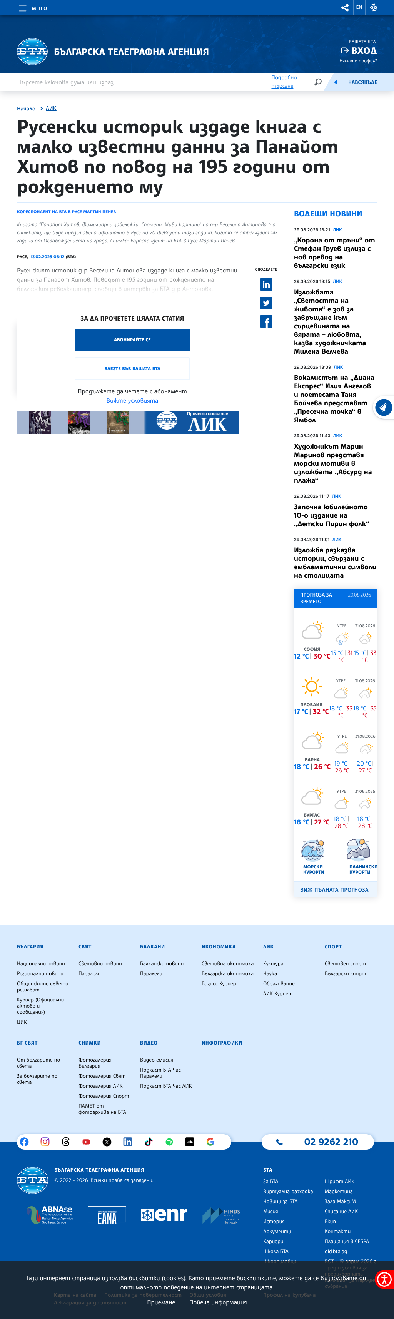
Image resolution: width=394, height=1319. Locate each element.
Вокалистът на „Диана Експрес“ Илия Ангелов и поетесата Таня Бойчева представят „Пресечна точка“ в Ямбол (334, 398)
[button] (345, 7)
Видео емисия (156, 1060)
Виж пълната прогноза (334, 890)
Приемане (161, 1302)
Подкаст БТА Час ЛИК (166, 1086)
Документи (277, 1232)
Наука (270, 974)
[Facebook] (27, 1142)
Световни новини (100, 964)
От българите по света (38, 1063)
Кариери (273, 1242)
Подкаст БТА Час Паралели (160, 1073)
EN (359, 7)
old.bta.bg (336, 1252)
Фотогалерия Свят (101, 1076)
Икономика (219, 947)
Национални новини (41, 964)
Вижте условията (133, 400)
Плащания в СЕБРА (347, 1242)
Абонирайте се (132, 340)
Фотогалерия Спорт (103, 1096)
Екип (330, 1222)
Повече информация (218, 1302)
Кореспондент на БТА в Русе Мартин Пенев (66, 211)
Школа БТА (276, 1252)
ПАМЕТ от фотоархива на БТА (102, 1109)
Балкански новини (162, 964)
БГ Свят (27, 1043)
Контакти (338, 1232)
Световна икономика (228, 964)
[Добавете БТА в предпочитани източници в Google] (213, 1142)
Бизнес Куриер (219, 984)
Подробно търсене (284, 81)
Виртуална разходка (288, 1192)
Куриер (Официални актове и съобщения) (40, 1006)
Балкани (152, 947)
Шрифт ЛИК (339, 1182)
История (274, 1222)
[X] (110, 1142)
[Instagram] (48, 1142)
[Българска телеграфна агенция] (32, 1180)
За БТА (270, 1182)
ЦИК (22, 1022)
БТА (267, 1170)
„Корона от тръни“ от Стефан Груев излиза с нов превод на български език (334, 253)
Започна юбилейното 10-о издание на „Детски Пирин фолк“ (331, 515)
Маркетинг (338, 1192)
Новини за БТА (280, 1202)
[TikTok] (151, 1142)
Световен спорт (345, 964)
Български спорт (345, 974)
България (30, 947)
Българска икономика (228, 974)
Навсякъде (362, 82)
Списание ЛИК (341, 1212)
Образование (279, 984)
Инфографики (222, 1043)
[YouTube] (89, 1142)
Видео (149, 1043)
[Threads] (68, 1142)
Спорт (333, 947)
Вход (364, 50)
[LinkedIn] (130, 1142)
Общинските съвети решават (42, 987)
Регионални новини (40, 974)
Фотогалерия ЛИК (100, 1086)
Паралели (89, 974)
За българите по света (37, 1079)
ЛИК (51, 108)
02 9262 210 (331, 1141)
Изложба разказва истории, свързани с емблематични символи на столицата (335, 563)
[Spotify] (172, 1142)
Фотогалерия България (95, 1063)
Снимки (89, 1043)
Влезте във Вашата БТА (132, 368)
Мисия (270, 1212)
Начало (26, 109)
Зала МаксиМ (340, 1202)
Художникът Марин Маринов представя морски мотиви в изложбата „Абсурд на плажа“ (333, 463)
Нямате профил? (358, 61)
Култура (273, 964)
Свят (85, 947)
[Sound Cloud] (192, 1142)
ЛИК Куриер (277, 994)
